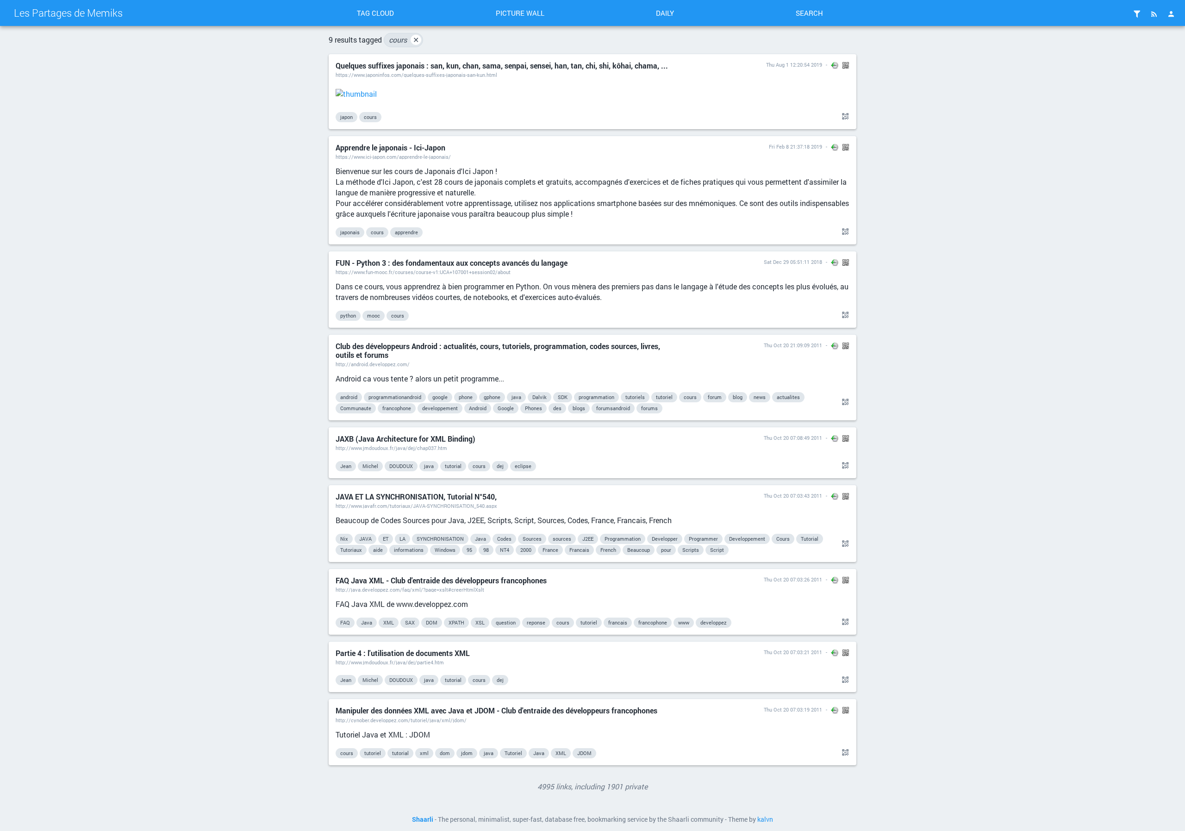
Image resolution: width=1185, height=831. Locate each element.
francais (617, 622)
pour (666, 549)
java (516, 397)
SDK (563, 397)
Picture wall (520, 13)
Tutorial (809, 538)
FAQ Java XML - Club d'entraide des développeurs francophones (441, 580)
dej (500, 465)
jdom (467, 753)
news (760, 397)
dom (445, 753)
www (683, 622)
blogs (579, 408)
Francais (579, 549)
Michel (370, 465)
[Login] (1171, 14)
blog (737, 397)
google (440, 397)
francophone (396, 408)
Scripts (690, 549)
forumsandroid (613, 408)
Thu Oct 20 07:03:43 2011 (793, 495)
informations (409, 549)
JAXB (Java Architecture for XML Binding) (405, 438)
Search (809, 13)
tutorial (453, 465)
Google (506, 408)
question (506, 622)
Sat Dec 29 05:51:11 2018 (793, 261)
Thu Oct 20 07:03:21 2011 (793, 652)
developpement (440, 408)
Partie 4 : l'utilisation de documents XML (403, 653)
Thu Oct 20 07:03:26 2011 (793, 579)
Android (477, 408)
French (608, 549)
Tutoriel (513, 753)
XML (388, 622)
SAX (410, 622)
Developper (665, 538)
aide (378, 549)
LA (402, 538)
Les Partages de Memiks (68, 12)
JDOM (584, 753)
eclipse (523, 465)
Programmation (623, 538)
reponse (536, 622)
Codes (504, 538)
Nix (344, 538)
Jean (345, 465)
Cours (783, 538)
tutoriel (664, 397)
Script (717, 549)
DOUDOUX (401, 465)
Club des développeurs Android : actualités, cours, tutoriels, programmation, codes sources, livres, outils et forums (498, 350)
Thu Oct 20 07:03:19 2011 (793, 709)
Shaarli (422, 819)
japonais (350, 232)
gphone (492, 397)
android (348, 397)
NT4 (504, 549)
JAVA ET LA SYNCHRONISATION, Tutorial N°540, (416, 496)
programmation (596, 397)
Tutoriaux (351, 549)
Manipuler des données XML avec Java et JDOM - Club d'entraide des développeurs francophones (496, 710)
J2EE (587, 538)
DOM (431, 622)
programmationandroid (394, 397)
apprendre (406, 232)
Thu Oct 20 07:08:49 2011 (793, 437)
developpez (713, 622)
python (348, 315)
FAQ (345, 622)
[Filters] (1137, 14)
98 (486, 549)
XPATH (456, 622)
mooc (373, 315)
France (550, 549)
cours (404, 39)
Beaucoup (638, 549)
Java (480, 538)
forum (715, 397)
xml (424, 753)
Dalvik (539, 397)
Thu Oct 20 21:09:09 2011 (793, 345)
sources (562, 538)
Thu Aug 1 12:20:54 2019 (794, 64)
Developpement (747, 538)
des (557, 408)
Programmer (703, 538)
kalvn (765, 819)
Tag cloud (375, 13)
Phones (533, 408)
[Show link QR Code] (843, 117)
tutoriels (635, 397)
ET (385, 538)
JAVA (365, 538)
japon (346, 116)
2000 (525, 549)
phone (466, 397)
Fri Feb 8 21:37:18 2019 (795, 146)
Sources (532, 538)
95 (469, 549)
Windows (445, 549)
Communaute (355, 408)
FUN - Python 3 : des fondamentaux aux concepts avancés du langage (452, 262)
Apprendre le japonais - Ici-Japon (390, 147)
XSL (480, 622)
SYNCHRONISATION (440, 538)
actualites (788, 397)
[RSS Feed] (1154, 14)
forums (649, 408)
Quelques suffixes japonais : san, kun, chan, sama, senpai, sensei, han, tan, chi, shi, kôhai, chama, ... (502, 65)
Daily (665, 13)
